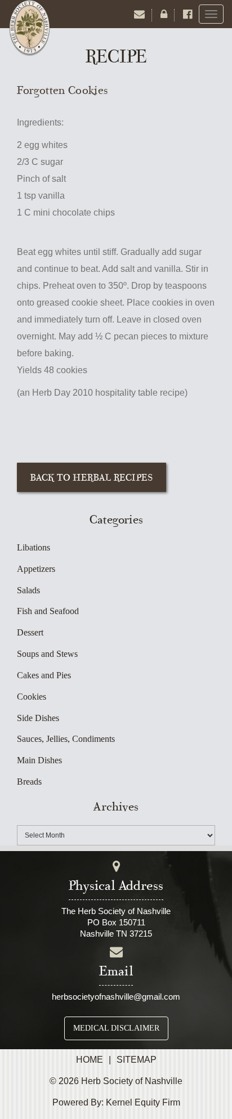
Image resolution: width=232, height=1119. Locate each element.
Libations (33, 547)
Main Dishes (39, 760)
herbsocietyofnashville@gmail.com (116, 996)
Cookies (31, 696)
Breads (29, 781)
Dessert (30, 632)
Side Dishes (38, 718)
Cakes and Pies (44, 675)
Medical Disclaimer (116, 1028)
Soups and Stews (47, 654)
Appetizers (36, 569)
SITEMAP (137, 1059)
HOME (89, 1059)
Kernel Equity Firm (143, 1102)
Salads (28, 590)
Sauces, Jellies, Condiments (66, 739)
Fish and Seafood (48, 611)
